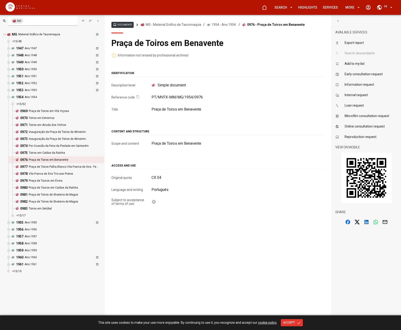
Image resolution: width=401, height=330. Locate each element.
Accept (289, 322)
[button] (282, 7)
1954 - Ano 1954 (224, 24)
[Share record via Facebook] (347, 222)
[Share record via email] (385, 222)
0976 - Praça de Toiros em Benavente (276, 24)
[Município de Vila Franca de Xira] (20, 10)
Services (330, 7)
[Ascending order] (90, 21)
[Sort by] (83, 21)
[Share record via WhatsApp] (375, 222)
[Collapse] (98, 21)
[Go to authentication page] (368, 7)
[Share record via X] (357, 222)
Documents (122, 24)
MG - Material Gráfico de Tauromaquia (173, 24)
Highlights (307, 7)
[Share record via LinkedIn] (366, 222)
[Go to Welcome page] (264, 7)
